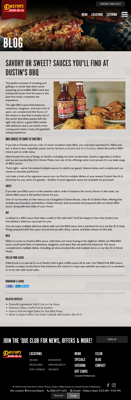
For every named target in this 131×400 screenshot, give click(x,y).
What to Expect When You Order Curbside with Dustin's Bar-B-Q (45, 314)
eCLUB (98, 353)
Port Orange (37, 369)
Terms (41, 387)
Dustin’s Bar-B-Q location (81, 148)
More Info (58, 395)
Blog (98, 359)
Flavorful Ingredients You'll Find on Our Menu (34, 304)
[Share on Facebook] (9, 287)
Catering (112, 14)
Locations (97, 14)
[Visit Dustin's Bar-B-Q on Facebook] (108, 385)
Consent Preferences (85, 375)
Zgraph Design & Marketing (87, 387)
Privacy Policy (51, 387)
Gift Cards (81, 370)
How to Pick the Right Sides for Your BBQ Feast (35, 311)
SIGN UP (112, 339)
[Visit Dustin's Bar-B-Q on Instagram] (114, 385)
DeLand (33, 360)
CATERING (80, 365)
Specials (80, 359)
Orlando (53, 369)
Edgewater (54, 360)
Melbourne (35, 364)
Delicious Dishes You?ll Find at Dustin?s (31, 307)
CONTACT (100, 365)
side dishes (17, 122)
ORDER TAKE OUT (110, 3)
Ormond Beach (57, 364)
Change (73, 395)
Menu (85, 14)
